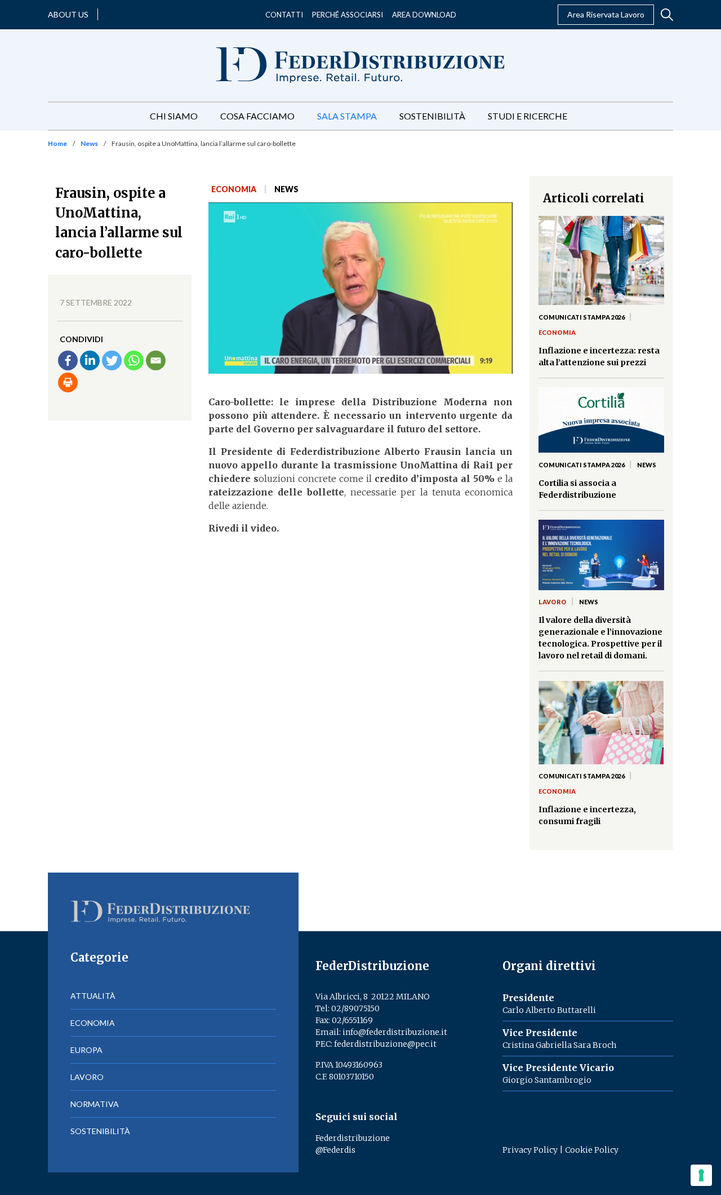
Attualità (92, 996)
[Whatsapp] (134, 360)
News (89, 143)
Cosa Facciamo (257, 115)
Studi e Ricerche (527, 115)
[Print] (68, 382)
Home (57, 143)
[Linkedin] (90, 360)
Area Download (424, 14)
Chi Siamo (174, 115)
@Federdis (335, 1150)
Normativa (94, 1104)
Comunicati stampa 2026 (581, 317)
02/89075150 (355, 1008)
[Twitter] (112, 360)
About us (68, 14)
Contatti (284, 14)
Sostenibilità (432, 115)
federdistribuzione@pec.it (385, 1044)
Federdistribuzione (352, 1138)
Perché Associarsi (347, 14)
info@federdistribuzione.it (394, 1032)
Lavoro (552, 601)
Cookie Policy (591, 1150)
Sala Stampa (347, 115)
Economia (233, 189)
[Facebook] (68, 360)
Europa (86, 1050)
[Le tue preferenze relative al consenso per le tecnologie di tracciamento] (701, 1175)
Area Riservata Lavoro (605, 14)
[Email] (156, 360)
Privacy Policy (530, 1150)
